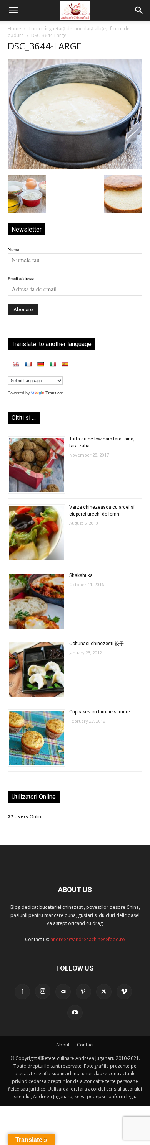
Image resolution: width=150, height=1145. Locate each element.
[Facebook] (22, 991)
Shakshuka (81, 575)
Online (26, 816)
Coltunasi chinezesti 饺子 (96, 643)
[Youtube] (75, 1012)
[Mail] (63, 991)
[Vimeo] (124, 991)
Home (14, 28)
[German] (40, 364)
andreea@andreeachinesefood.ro (87, 939)
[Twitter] (104, 991)
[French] (28, 364)
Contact (85, 1045)
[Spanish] (65, 364)
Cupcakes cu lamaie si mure (99, 712)
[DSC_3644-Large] (75, 167)
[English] (15, 364)
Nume (13, 249)
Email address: (21, 278)
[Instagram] (42, 991)
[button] (13, 10)
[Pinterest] (83, 991)
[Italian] (52, 364)
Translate (54, 393)
